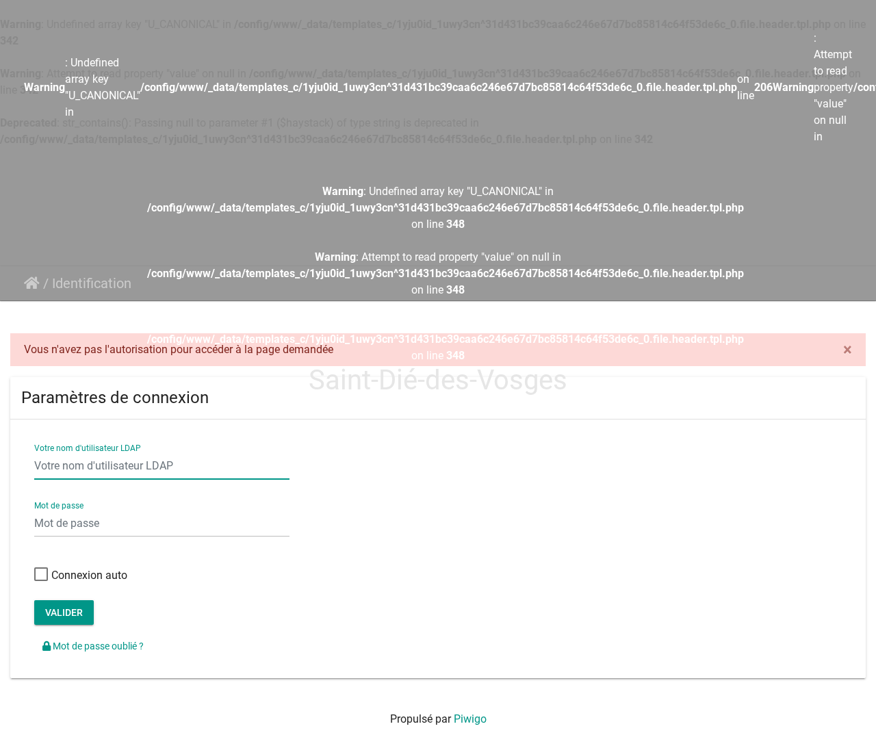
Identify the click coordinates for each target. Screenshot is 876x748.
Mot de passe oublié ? (97, 646)
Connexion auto (89, 575)
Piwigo (470, 718)
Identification (91, 283)
